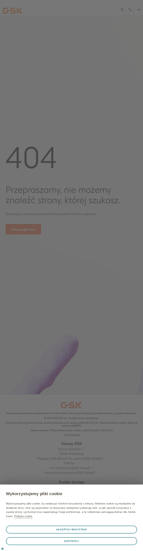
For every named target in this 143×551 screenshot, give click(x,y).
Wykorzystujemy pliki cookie (34, 493)
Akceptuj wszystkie (71, 529)
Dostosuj (71, 541)
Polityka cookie (23, 516)
